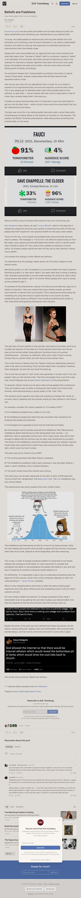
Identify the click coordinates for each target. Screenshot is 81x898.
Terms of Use (50, 852)
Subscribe (40, 848)
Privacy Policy (55, 854)
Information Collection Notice (40, 854)
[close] (59, 820)
